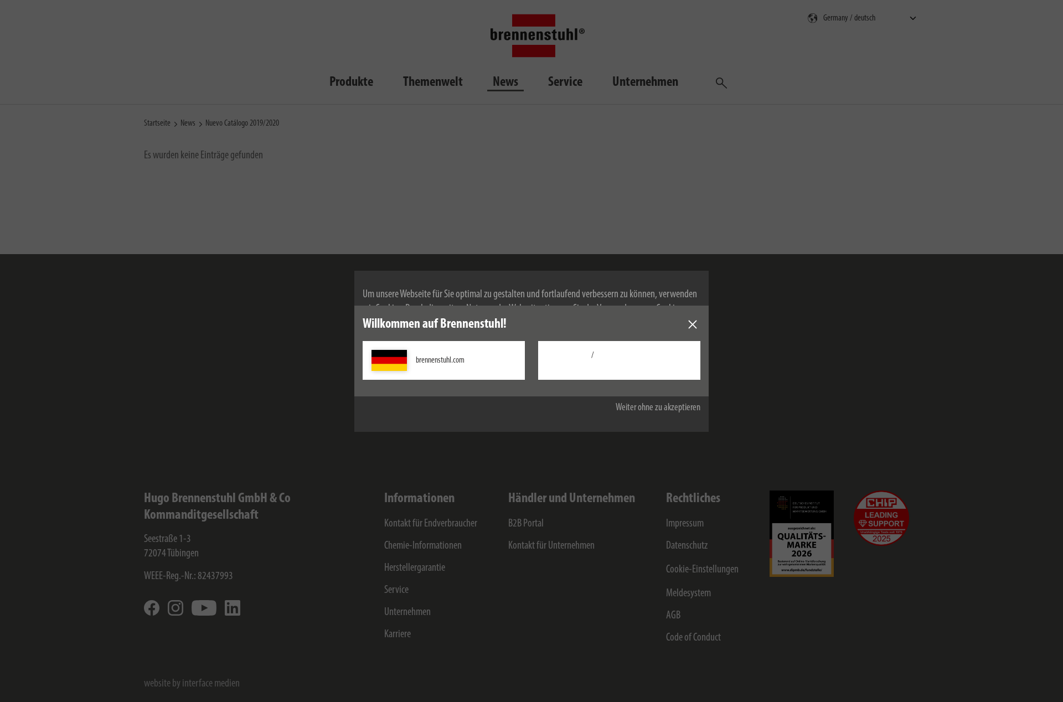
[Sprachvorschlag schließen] (692, 324)
